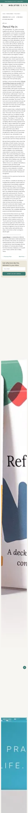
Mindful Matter (10, 13)
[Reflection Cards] (14, 474)
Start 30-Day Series (14, 273)
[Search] (21, 5)
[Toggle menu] (1, 5)
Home (4, 13)
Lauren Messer (6, 237)
